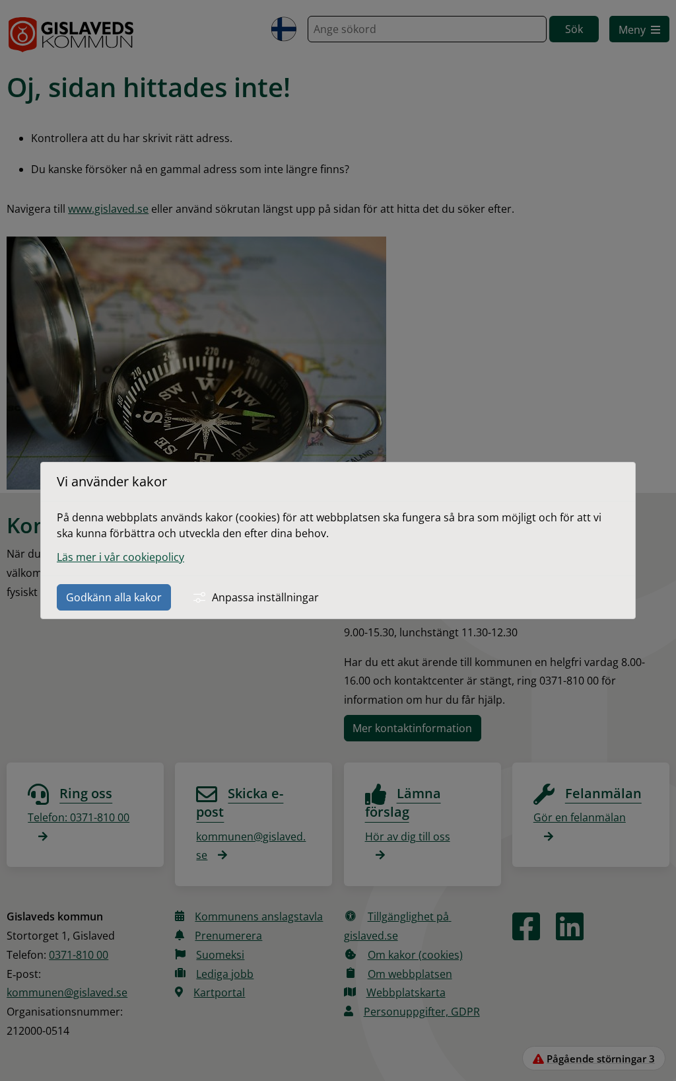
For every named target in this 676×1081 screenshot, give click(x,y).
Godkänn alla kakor (114, 597)
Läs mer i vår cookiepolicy (120, 557)
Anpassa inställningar (265, 597)
